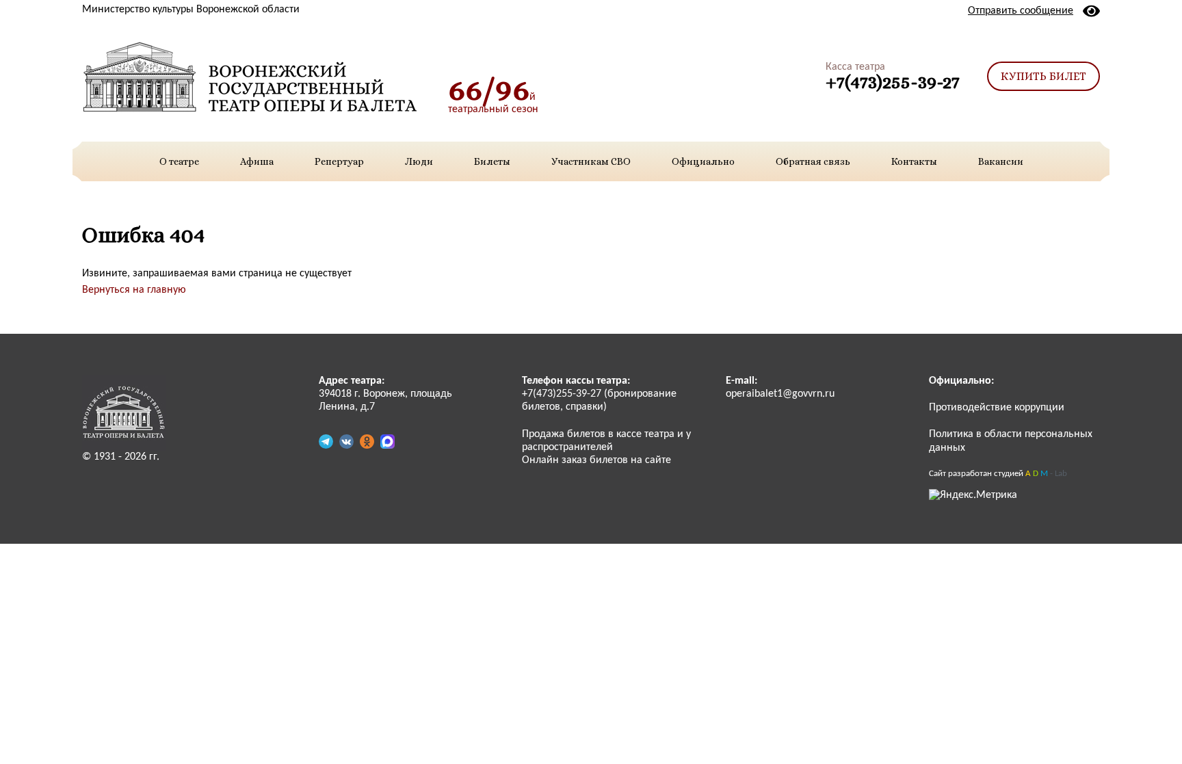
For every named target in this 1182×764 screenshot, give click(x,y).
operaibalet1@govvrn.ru (780, 393)
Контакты (914, 161)
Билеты (492, 161)
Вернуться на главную (134, 290)
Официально (703, 161)
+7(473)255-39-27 (893, 81)
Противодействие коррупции (996, 407)
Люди (419, 161)
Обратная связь (813, 161)
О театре (179, 161)
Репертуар (339, 161)
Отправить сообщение (1020, 10)
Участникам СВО (591, 161)
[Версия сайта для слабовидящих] (1091, 10)
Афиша (257, 161)
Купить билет (1043, 76)
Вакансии (1000, 161)
